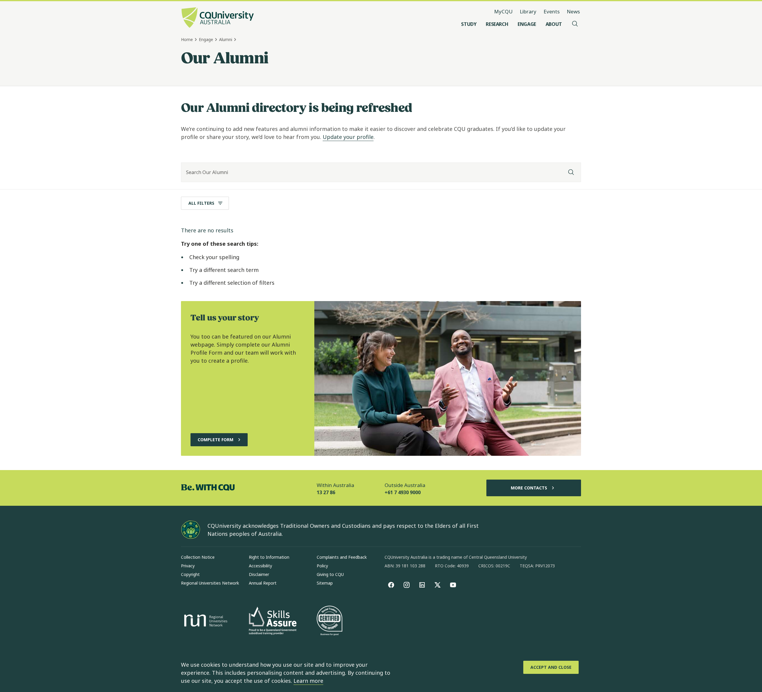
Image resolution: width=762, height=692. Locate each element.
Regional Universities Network (210, 583)
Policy (322, 566)
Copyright (190, 574)
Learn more (308, 680)
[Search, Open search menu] (575, 24)
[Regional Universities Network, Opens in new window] (205, 621)
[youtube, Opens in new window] (453, 584)
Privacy (188, 566)
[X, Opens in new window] (437, 584)
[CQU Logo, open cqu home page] (217, 18)
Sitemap (325, 583)
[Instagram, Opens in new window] (406, 584)
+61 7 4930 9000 (403, 492)
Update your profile (348, 136)
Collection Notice (198, 557)
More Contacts (529, 488)
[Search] (571, 172)
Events (552, 11)
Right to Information (269, 557)
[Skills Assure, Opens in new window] (272, 621)
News (573, 11)
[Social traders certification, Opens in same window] (329, 621)
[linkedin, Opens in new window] (422, 584)
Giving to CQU (330, 574)
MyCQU (503, 11)
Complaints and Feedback (342, 557)
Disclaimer (259, 574)
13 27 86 (326, 492)
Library (528, 11)
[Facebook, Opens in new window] (391, 584)
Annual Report (263, 583)
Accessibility (260, 566)
